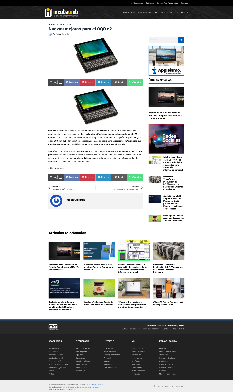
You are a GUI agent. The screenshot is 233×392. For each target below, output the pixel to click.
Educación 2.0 (137, 348)
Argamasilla (163, 355)
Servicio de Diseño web (152, 329)
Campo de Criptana (167, 358)
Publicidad (150, 3)
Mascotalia (136, 364)
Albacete (162, 348)
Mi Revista (136, 374)
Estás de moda (110, 351)
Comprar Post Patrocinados (167, 3)
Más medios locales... (167, 374)
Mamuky (107, 361)
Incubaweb (80, 358)
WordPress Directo (83, 361)
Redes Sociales (82, 364)
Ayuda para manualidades (59, 364)
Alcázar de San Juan (167, 351)
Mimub (51, 371)
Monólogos (136, 361)
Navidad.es (136, 355)
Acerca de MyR (178, 329)
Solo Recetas (109, 348)
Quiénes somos (137, 3)
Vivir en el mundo (110, 367)
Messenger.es (81, 351)
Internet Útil (80, 371)
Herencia (162, 371)
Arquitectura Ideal (56, 358)
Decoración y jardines (57, 367)
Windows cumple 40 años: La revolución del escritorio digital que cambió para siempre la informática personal (173, 163)
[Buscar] (181, 40)
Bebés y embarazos (112, 355)
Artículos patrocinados (131, 329)
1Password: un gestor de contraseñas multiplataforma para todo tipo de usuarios (132, 304)
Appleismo (80, 355)
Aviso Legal (179, 386)
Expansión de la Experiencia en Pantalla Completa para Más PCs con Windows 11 (165, 115)
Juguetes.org (137, 358)
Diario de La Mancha (167, 367)
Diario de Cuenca (166, 364)
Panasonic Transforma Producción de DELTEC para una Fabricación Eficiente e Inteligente (173, 183)
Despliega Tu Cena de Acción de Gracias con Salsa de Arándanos (173, 218)
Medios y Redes (177, 325)
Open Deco (53, 351)
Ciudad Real (164, 361)
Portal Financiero (138, 371)
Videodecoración (55, 361)
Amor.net (107, 358)
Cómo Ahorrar (137, 367)
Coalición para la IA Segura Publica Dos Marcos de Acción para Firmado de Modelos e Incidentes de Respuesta (173, 202)
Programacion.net (83, 348)
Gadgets (53, 24)
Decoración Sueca (56, 355)
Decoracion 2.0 (55, 348)
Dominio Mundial (138, 351)
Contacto (184, 3)
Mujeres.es (108, 364)
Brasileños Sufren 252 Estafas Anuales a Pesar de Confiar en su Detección (98, 267)
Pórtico (51, 374)
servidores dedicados (60, 389)
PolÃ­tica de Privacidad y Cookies (163, 386)
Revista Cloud (81, 367)
